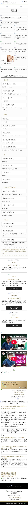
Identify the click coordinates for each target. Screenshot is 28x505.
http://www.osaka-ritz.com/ (14, 487)
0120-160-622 (19, 392)
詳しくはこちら (14, 288)
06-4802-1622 (19, 394)
